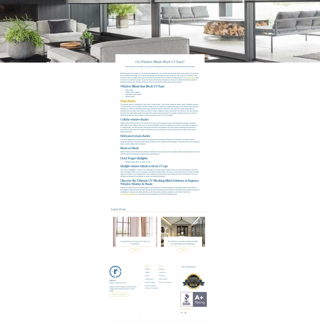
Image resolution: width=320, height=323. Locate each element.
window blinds (190, 77)
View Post (135, 250)
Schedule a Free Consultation (119, 294)
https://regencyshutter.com (128, 194)
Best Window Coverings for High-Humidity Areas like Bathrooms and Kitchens (183, 243)
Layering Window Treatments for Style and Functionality (135, 243)
